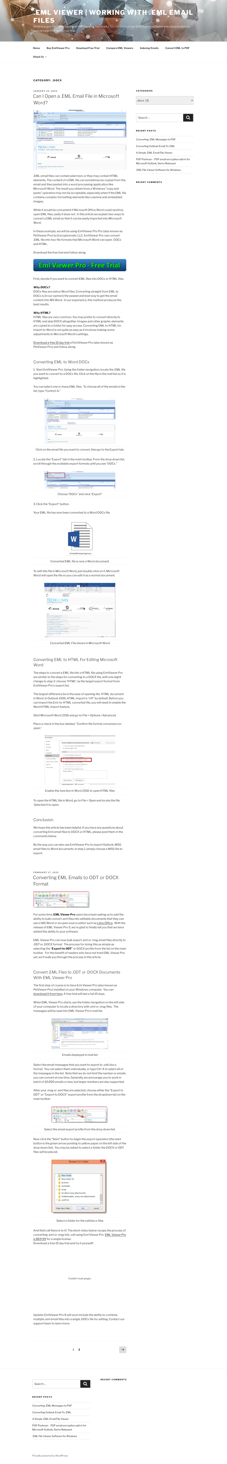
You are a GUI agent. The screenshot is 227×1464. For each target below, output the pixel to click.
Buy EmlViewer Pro (58, 47)
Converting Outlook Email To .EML (155, 146)
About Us (38, 56)
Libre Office (105, 923)
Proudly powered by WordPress (50, 1455)
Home (36, 47)
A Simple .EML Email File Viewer (154, 152)
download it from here (47, 994)
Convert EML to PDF (177, 47)
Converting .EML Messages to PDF (156, 139)
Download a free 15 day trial (51, 342)
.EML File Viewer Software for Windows (158, 169)
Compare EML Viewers (119, 47)
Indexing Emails (149, 47)
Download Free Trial (87, 47)
